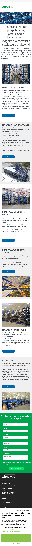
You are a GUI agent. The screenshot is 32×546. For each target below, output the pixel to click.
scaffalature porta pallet (8, 506)
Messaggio (6, 453)
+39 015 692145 (8, 488)
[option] (16, 18)
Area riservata (25, 1)
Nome (5, 422)
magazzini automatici (7, 502)
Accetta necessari (16, 540)
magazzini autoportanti (8, 504)
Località (5, 434)
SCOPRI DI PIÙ (8, 115)
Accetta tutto (16, 535)
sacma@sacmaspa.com (8, 492)
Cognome (6, 428)
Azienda (5, 441)
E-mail (5, 447)
